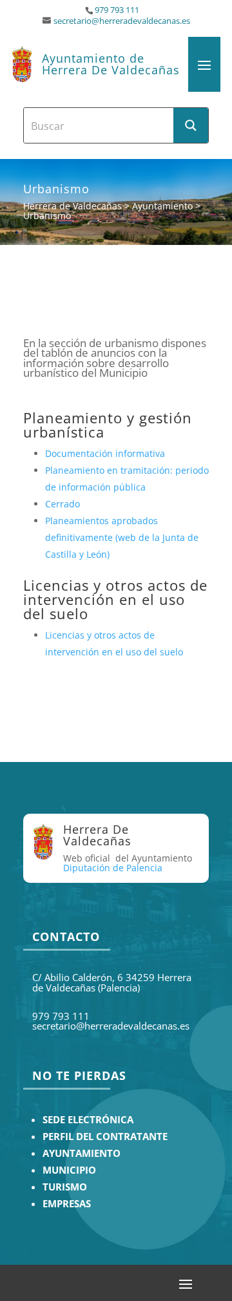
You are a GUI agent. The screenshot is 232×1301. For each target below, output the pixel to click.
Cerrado (62, 504)
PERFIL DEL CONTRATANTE (105, 1136)
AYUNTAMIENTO (82, 1153)
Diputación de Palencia (112, 868)
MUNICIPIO (69, 1170)
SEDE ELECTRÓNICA (88, 1119)
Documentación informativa (105, 453)
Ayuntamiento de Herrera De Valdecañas (111, 64)
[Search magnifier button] (190, 125)
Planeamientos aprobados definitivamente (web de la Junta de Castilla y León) (121, 537)
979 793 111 (117, 10)
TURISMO (65, 1187)
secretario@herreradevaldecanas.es (121, 21)
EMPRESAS (67, 1204)
